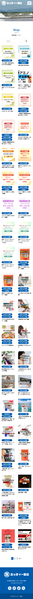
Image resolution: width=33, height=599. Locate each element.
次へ (20, 558)
